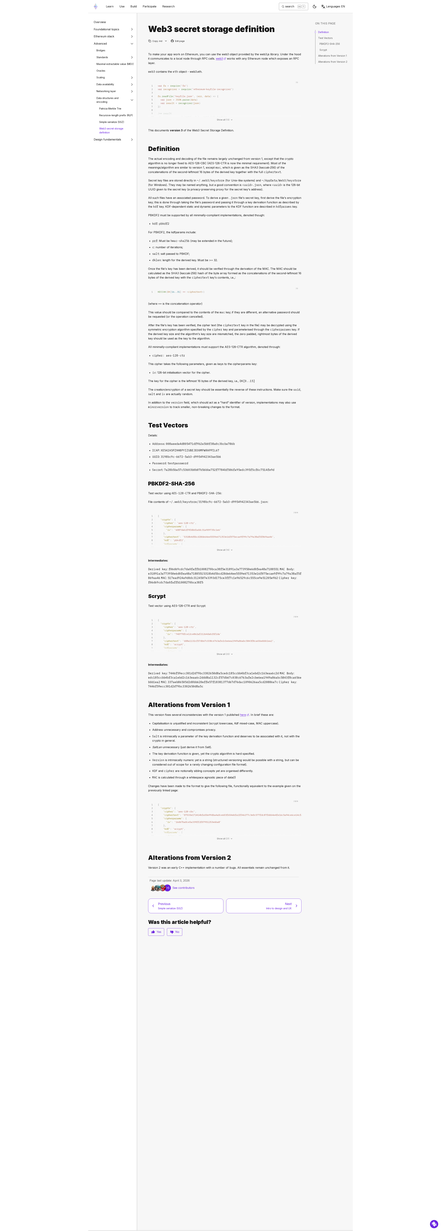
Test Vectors (325, 37)
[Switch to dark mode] (314, 6)
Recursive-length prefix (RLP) (116, 115)
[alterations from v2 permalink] (146, 705)
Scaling (100, 77)
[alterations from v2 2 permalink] (146, 857)
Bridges (100, 50)
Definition (323, 32)
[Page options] (166, 41)
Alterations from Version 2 (332, 61)
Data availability (105, 84)
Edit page (178, 41)
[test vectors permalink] (146, 425)
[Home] (96, 6)
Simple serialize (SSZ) (111, 122)
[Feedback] (434, 1224)
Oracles (100, 70)
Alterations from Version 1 (332, 55)
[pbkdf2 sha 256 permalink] (146, 483)
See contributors (183, 887)
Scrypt (323, 49)
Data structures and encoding (107, 100)
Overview (100, 22)
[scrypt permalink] (146, 596)
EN (335, 6)
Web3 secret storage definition (111, 130)
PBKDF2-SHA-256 (330, 43)
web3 (221, 58)
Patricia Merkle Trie (110, 108)
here (244, 714)
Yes (159, 932)
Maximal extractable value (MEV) (115, 63)
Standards (102, 57)
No (177, 932)
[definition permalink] (146, 149)
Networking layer (106, 91)
